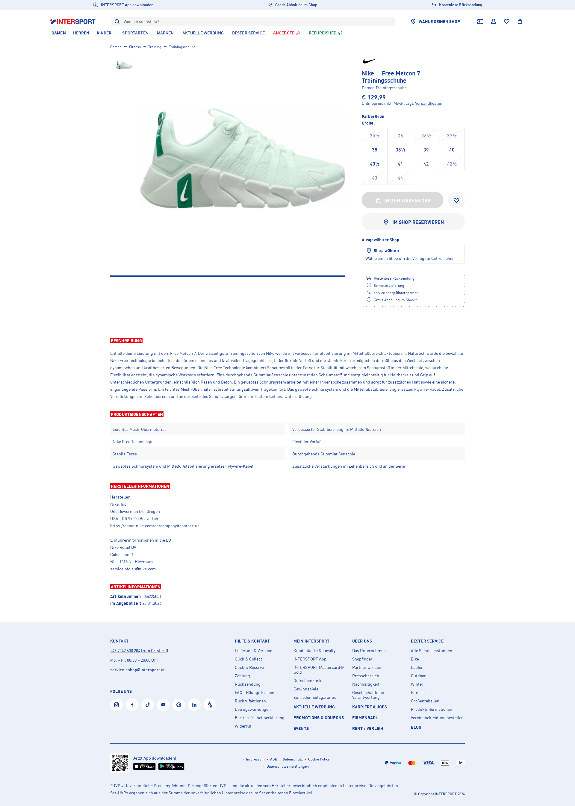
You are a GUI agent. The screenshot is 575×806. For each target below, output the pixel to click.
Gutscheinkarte (307, 680)
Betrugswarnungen (253, 709)
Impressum (255, 759)
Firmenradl (365, 717)
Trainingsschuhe (182, 47)
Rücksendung (248, 684)
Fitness (135, 47)
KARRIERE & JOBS (369, 706)
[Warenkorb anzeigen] (519, 21)
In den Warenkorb (407, 201)
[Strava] (210, 705)
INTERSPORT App (309, 659)
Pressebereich (365, 675)
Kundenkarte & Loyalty (314, 650)
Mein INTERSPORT (311, 641)
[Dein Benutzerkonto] (493, 21)
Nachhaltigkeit (365, 684)
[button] (287, 340)
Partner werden (366, 667)
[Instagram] (116, 705)
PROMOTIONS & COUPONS (318, 717)
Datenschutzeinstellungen (288, 766)
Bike (415, 659)
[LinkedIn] (194, 705)
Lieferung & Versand (254, 650)
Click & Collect (248, 659)
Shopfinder (362, 659)
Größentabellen (425, 701)
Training (154, 47)
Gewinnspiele (305, 689)
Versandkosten (428, 103)
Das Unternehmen (369, 650)
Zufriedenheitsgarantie (314, 697)
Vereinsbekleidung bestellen (437, 717)
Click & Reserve (249, 667)
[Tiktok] (147, 705)
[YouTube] (163, 705)
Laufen (417, 667)
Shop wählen (386, 250)
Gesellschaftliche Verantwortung (368, 695)
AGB (273, 759)
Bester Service (427, 641)
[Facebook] (132, 705)
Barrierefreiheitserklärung (260, 717)
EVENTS (301, 728)
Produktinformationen (431, 709)
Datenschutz (293, 759)
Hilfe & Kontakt (252, 641)
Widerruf (243, 726)
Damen (116, 47)
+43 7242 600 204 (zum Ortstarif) (139, 650)
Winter (417, 684)
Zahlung (242, 675)
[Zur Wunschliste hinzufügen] (456, 200)
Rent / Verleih (367, 728)
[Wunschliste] (506, 21)
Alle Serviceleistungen (431, 650)
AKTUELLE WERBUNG (314, 706)
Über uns (362, 641)
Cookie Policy (319, 759)
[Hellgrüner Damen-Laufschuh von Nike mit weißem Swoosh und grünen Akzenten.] (242, 158)
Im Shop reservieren (418, 222)
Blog (416, 727)
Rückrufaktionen (250, 701)
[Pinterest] (178, 705)
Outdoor (418, 675)
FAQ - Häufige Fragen (254, 692)
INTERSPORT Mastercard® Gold (318, 670)
